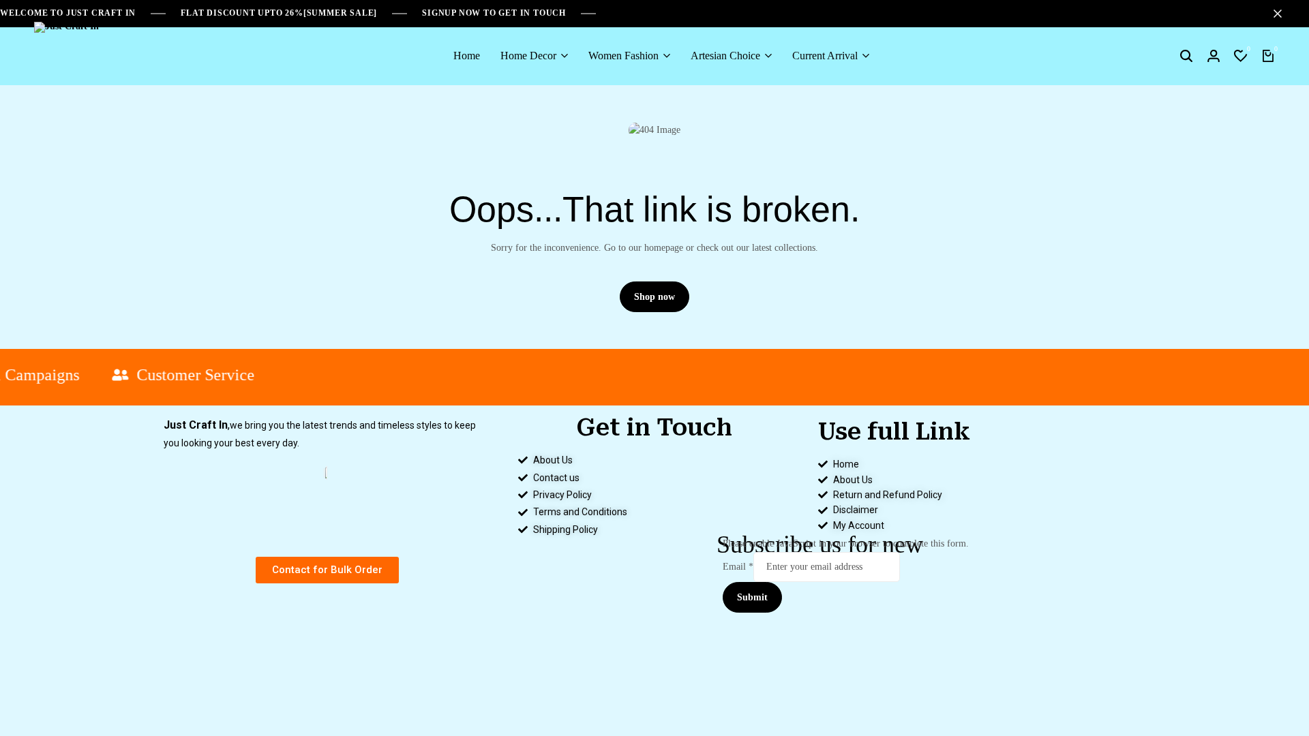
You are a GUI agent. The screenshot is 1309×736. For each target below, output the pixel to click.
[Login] (1213, 56)
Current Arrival (825, 55)
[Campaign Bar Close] (1284, 13)
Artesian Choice (725, 55)
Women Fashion (623, 55)
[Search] (1186, 56)
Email (738, 567)
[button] (1240, 56)
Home (466, 55)
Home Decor (528, 55)
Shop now (654, 297)
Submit (752, 597)
